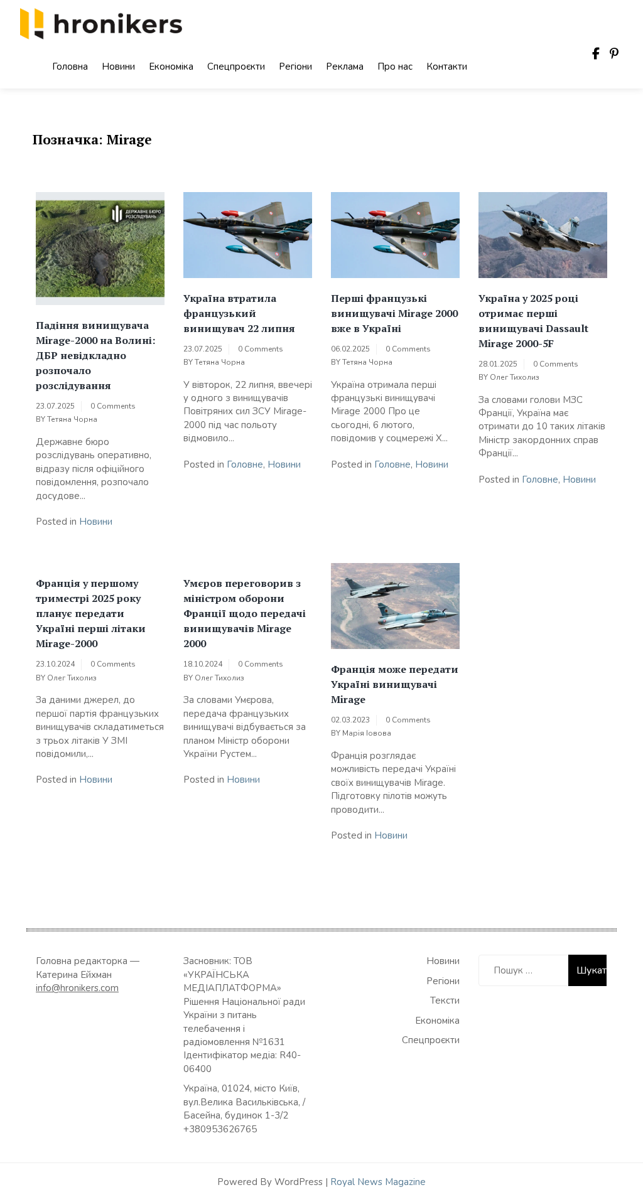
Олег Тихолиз (514, 377)
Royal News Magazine (378, 1182)
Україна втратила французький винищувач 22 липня (239, 313)
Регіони (295, 66)
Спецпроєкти (236, 66)
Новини (118, 66)
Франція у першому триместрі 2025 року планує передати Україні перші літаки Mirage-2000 (91, 613)
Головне (245, 464)
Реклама (345, 66)
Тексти (445, 1000)
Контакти (446, 66)
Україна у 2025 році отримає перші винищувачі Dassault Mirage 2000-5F (533, 320)
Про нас (395, 66)
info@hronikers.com (77, 988)
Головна (70, 66)
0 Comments (113, 406)
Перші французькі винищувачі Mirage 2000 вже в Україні (394, 313)
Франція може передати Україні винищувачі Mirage (394, 684)
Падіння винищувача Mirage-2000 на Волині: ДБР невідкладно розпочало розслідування (95, 355)
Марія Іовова (366, 733)
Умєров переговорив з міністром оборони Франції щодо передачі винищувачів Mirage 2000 (244, 613)
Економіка (171, 66)
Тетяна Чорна (72, 419)
